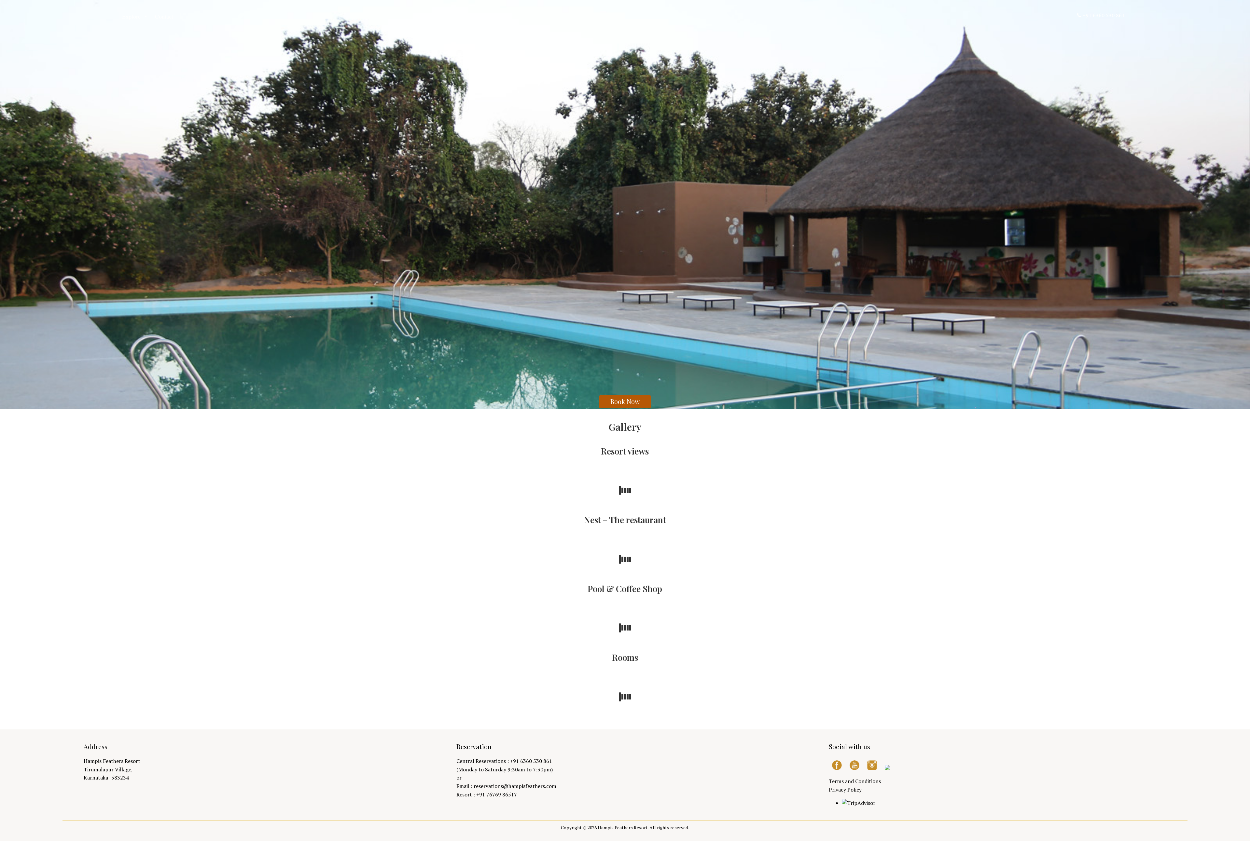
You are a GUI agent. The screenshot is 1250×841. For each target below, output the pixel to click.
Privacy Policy (845, 789)
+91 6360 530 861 (1104, 15)
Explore (131, 16)
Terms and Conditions (855, 781)
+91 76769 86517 (496, 794)
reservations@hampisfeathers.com (515, 786)
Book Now (625, 401)
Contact (164, 16)
